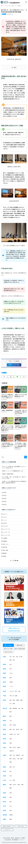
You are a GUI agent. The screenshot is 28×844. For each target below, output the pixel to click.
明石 (11, 758)
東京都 (4, 700)
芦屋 (11, 755)
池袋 (14, 700)
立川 (11, 703)
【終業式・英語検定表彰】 (8, 474)
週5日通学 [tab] (20, 645)
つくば (11, 686)
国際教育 (5, 541)
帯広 (14, 660)
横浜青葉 (15, 708)
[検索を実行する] (25, 457)
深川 (11, 656)
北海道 (4, 656)
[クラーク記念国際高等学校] (10, 2)
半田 (18, 734)
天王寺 (14, 747)
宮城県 (4, 664)
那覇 (11, 819)
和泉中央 (12, 751)
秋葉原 (17, 700)
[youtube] (15, 560)
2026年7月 (4, 495)
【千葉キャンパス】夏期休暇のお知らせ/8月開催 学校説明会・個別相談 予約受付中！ (14, 482)
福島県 (4, 673)
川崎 (19, 708)
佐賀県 (4, 793)
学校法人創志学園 (6, 838)
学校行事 (4, 14)
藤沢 (11, 711)
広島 (11, 775)
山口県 (4, 780)
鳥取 (11, 767)
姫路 (11, 762)
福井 (11, 716)
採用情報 (23, 838)
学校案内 (12, 838)
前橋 (11, 677)
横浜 (11, 708)
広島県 (4, 775)
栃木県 (4, 682)
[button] (26, 2)
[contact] (17, 560)
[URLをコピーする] (24, 376)
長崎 (11, 797)
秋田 (11, 668)
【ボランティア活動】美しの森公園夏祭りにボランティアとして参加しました (14, 467)
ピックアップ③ (6, 535)
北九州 (14, 784)
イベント (5, 520)
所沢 (16, 691)
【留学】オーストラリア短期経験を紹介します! (12, 471)
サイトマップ (21, 839)
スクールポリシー (7, 829)
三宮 (14, 755)
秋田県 (4, 668)
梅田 (11, 747)
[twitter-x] (12, 560)
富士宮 (17, 729)
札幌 (17, 656)
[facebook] (10, 560)
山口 (11, 780)
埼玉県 (4, 691)
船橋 (16, 695)
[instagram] (14, 560)
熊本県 (4, 801)
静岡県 (4, 729)
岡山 (11, 771)
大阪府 (4, 747)
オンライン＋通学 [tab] (9, 648)
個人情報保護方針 (15, 839)
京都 (11, 743)
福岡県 (4, 784)
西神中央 (18, 755)
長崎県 (4, 797)
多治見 (14, 725)
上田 (11, 720)
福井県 (4, 716)
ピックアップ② (6, 532)
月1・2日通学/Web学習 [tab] (20, 648)
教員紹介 (5, 553)
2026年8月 (4, 492)
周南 (14, 780)
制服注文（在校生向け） (7, 826)
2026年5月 (4, 501)
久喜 (19, 691)
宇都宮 (11, 682)
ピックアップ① (6, 529)
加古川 (14, 758)
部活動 (4, 556)
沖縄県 (4, 819)
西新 (22, 784)
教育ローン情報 (20, 826)
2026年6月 (4, 498)
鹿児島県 (5, 815)
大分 (11, 806)
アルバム (5, 517)
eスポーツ (5, 514)
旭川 (14, 656)
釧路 (11, 660)
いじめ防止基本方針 (7, 839)
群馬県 (4, 677)
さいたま (12, 691)
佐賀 (11, 793)
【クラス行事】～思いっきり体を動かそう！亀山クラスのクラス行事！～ (14, 477)
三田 (22, 755)
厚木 (22, 708)
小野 (18, 758)
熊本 (11, 801)
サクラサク (5, 526)
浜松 (14, 729)
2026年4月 (4, 504)
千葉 (11, 695)
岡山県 (4, 771)
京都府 (4, 743)
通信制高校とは (18, 838)
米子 (14, 767)
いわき (11, 673)
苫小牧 (20, 656)
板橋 (21, 700)
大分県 (4, 806)
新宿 (11, 700)
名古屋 (11, 734)
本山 (15, 734)
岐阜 (11, 725)
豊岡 (21, 758)
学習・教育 (5, 550)
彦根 (11, 738)
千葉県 (4, 695)
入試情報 (5, 538)
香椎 (11, 788)
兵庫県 (4, 755)
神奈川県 (5, 708)
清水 (21, 729)
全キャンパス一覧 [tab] (8, 652)
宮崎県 (4, 810)
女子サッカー (6, 544)
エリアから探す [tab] (9, 645)
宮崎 (11, 810)
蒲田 (14, 703)
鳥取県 (4, 767)
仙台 (11, 664)
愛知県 (4, 734)
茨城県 (4, 686)
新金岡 (18, 747)
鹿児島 (11, 815)
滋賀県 (4, 738)
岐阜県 (4, 725)
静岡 (11, 729)
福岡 (11, 784)
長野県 (4, 720)
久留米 (18, 784)
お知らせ (5, 523)
